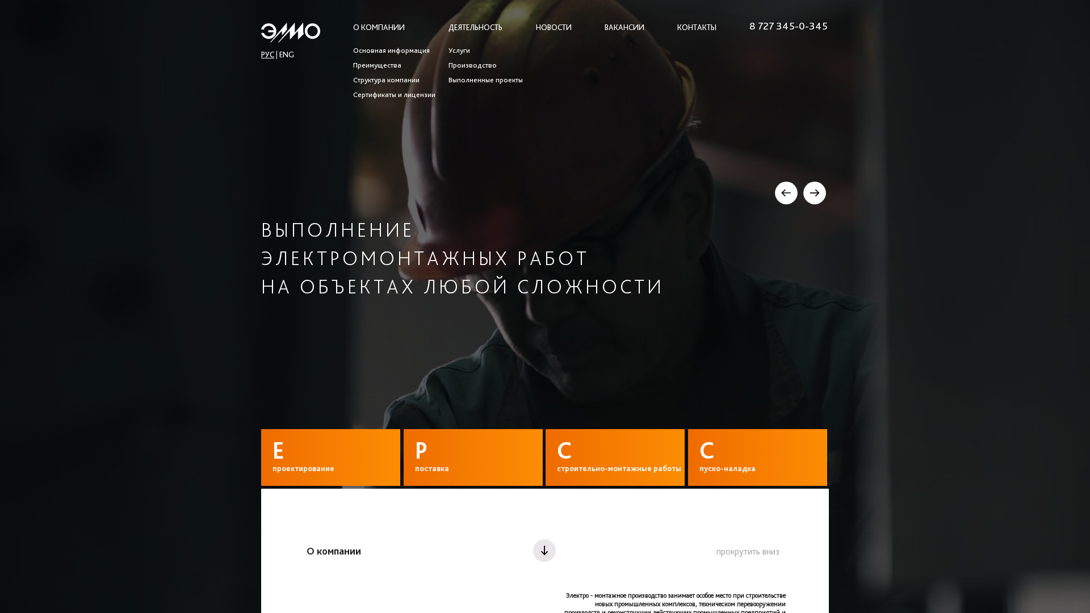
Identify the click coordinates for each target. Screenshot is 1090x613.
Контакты (696, 27)
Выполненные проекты (485, 80)
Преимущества (377, 65)
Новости (554, 27)
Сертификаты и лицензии (394, 95)
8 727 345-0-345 (788, 26)
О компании (379, 27)
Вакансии (624, 27)
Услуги (459, 50)
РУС (267, 54)
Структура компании (386, 80)
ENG (286, 54)
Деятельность (475, 27)
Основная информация (391, 50)
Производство (472, 65)
